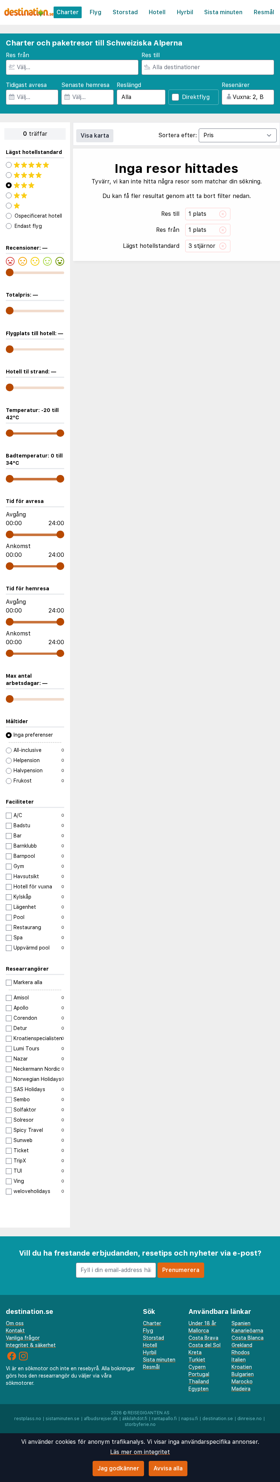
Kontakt (15, 1331)
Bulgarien (243, 1374)
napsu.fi (189, 1418)
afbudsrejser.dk (101, 1418)
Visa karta (95, 135)
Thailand (198, 1381)
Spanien (241, 1323)
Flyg (95, 12)
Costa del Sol (204, 1345)
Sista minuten (223, 12)
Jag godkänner (118, 1468)
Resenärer (236, 85)
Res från (17, 55)
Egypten (198, 1389)
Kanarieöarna (247, 1331)
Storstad (125, 12)
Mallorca (198, 1331)
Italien (239, 1360)
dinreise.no (249, 1418)
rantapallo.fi (164, 1418)
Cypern (197, 1367)
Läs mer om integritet (140, 1452)
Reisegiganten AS (149, 1412)
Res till (150, 55)
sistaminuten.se (62, 1418)
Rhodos (241, 1352)
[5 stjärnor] (35, 165)
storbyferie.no (140, 1424)
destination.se (217, 1418)
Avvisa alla (168, 1468)
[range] (9, 272)
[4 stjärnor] (35, 175)
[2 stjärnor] (35, 195)
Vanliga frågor (23, 1338)
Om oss (15, 1323)
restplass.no (27, 1418)
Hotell (157, 12)
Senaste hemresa (85, 85)
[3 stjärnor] (35, 185)
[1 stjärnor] (35, 205)
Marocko (242, 1381)
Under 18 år (202, 1323)
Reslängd (129, 85)
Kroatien (242, 1367)
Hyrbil (185, 12)
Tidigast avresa (26, 85)
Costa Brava (203, 1338)
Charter (68, 12)
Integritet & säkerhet (31, 1345)
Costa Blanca (248, 1338)
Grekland (242, 1345)
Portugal (198, 1374)
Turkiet (196, 1360)
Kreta (195, 1352)
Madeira (241, 1389)
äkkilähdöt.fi (134, 1418)
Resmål (264, 12)
